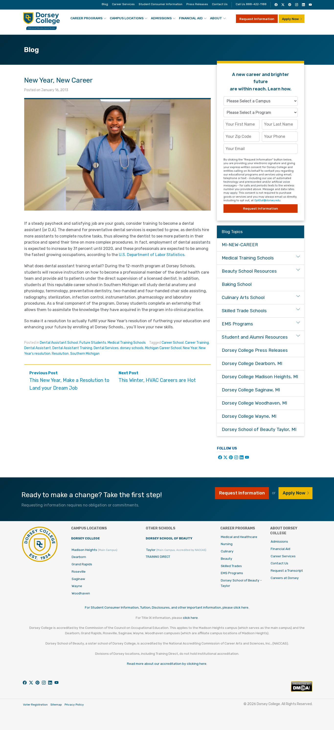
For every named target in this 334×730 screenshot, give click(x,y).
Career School (173, 343)
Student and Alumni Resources (255, 337)
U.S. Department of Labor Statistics (151, 254)
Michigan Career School (163, 348)
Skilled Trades (231, 566)
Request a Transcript (287, 570)
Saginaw (78, 579)
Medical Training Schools (127, 343)
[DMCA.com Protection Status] (301, 690)
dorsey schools (132, 348)
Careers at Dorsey (285, 578)
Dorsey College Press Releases (255, 350)
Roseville (79, 571)
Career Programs (86, 18)
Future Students (92, 343)
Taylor (176, 550)
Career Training (197, 343)
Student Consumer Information (160, 4)
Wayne (77, 586)
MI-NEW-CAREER (240, 244)
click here (190, 618)
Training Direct (158, 556)
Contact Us (220, 4)
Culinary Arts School (243, 297)
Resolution (60, 354)
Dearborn (79, 557)
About (216, 18)
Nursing (227, 544)
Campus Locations (127, 18)
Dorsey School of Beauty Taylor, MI (259, 429)
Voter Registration (35, 704)
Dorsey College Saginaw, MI (251, 390)
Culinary (227, 551)
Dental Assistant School (59, 343)
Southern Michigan (85, 354)
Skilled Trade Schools (244, 310)
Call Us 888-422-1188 (251, 4)
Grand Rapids (82, 564)
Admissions (161, 18)
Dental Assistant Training (72, 348)
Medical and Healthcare (239, 537)
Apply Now (290, 19)
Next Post (157, 377)
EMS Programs (237, 324)
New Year (190, 348)
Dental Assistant (37, 348)
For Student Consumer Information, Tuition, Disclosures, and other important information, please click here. (167, 607)
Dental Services (106, 348)
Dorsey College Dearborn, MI (252, 363)
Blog (105, 4)
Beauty (226, 558)
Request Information (256, 19)
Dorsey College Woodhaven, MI (254, 403)
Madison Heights (94, 550)
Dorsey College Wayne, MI (249, 416)
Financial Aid (191, 18)
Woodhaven (81, 593)
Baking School (237, 284)
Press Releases (197, 4)
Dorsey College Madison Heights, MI (260, 376)
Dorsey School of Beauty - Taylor (241, 583)
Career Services (123, 4)
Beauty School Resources (249, 271)
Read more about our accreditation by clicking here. (167, 664)
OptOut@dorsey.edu (267, 200)
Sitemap (56, 704)
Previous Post (69, 381)
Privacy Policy (74, 704)
